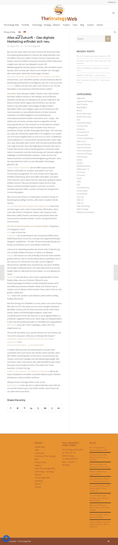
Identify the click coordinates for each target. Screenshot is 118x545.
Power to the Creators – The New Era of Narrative (28, 371)
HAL (9, 232)
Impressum (39, 453)
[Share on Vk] (45, 408)
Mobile (80, 163)
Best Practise (82, 104)
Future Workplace (84, 150)
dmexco (10, 85)
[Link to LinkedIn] (113, 13)
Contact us (112, 2)
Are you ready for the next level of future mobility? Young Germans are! (100, 488)
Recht (79, 178)
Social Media (82, 190)
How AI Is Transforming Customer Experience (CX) (94, 56)
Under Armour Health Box (18, 167)
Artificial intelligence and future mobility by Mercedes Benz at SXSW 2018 (100, 524)
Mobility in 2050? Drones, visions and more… (92, 75)
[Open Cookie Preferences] (6, 541)
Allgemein (81, 98)
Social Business (83, 187)
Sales (79, 181)
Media (79, 159)
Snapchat (11, 235)
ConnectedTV (82, 135)
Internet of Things (84, 153)
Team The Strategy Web (45, 468)
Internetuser (82, 156)
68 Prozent (11, 325)
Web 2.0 (80, 200)
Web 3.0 (80, 203)
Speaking (38, 480)
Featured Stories (84, 144)
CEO (78, 119)
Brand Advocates (84, 113)
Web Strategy (82, 209)
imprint (38, 483)
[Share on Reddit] (51, 408)
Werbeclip (11, 277)
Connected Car (83, 132)
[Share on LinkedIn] (31, 408)
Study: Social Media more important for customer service (100, 465)
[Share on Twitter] (17, 408)
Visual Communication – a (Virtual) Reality (25, 345)
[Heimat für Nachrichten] (2, 272)
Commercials (82, 126)
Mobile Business (84, 166)
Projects (38, 465)
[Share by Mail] (58, 408)
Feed (37, 450)
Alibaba (10, 255)
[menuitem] (111, 2)
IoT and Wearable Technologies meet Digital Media (28, 206)
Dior (9, 295)
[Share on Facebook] (10, 408)
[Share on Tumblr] (38, 408)
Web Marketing (83, 206)
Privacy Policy (40, 462)
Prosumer (81, 172)
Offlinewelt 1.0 (83, 169)
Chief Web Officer (84, 123)
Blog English (82, 107)
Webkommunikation (85, 212)
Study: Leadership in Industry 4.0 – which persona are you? (99, 480)
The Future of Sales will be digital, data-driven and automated (98, 457)
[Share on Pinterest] (24, 408)
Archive (38, 487)
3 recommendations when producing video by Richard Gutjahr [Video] (99, 497)
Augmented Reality (85, 101)
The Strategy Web (33, 46)
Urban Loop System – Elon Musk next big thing (98, 516)
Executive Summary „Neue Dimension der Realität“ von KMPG (33, 76)
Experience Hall (14, 385)
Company (81, 129)
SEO (78, 184)
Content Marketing (85, 138)
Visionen (80, 197)
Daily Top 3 (81, 141)
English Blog (40, 447)
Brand (79, 110)
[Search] (114, 32)
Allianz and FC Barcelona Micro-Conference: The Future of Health (100, 507)
